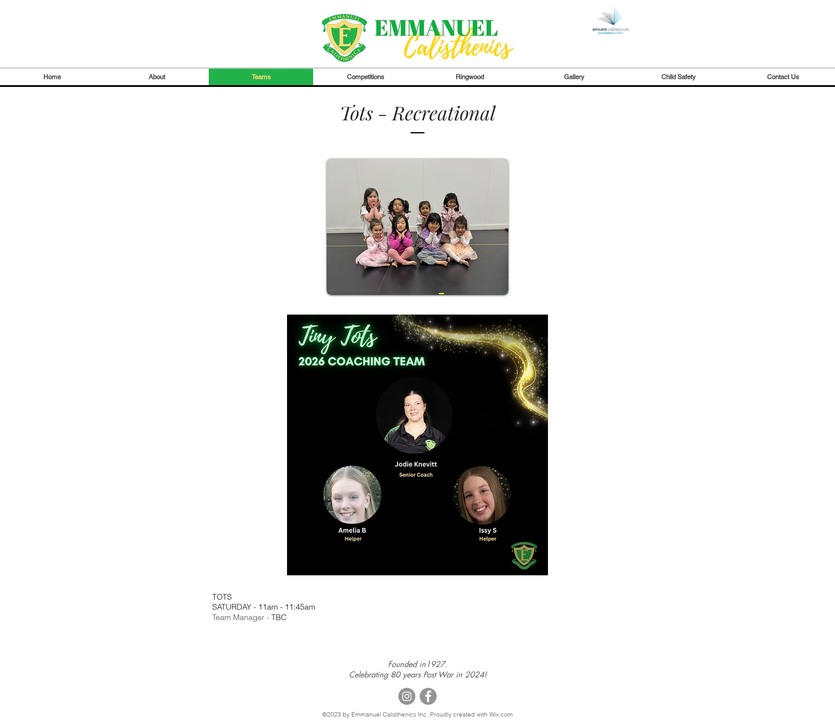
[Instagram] (406, 696)
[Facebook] (428, 696)
